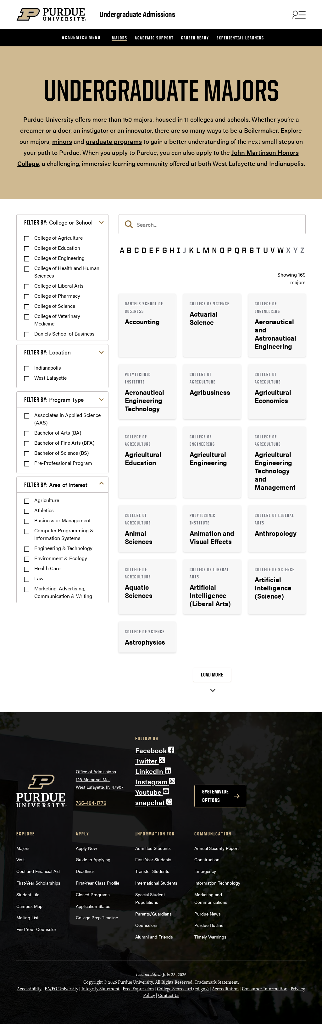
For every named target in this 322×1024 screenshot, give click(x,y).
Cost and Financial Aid (38, 871)
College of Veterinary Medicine (57, 319)
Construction (206, 859)
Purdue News (207, 913)
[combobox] (212, 224)
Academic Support (154, 37)
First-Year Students (153, 859)
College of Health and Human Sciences (66, 271)
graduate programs (114, 141)
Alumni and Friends (154, 936)
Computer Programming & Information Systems (64, 534)
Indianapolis (47, 367)
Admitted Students (153, 848)
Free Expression (138, 989)
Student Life (27, 894)
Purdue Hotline (208, 925)
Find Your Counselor (36, 929)
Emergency (205, 871)
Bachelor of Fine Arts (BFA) (64, 442)
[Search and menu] (298, 14)
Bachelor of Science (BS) (61, 452)
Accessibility (29, 989)
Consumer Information (264, 989)
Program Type (54, 399)
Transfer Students (152, 871)
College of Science (54, 305)
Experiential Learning (240, 37)
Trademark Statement (216, 982)
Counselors (146, 925)
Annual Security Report (216, 848)
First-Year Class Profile (97, 883)
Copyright (93, 982)
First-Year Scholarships (38, 883)
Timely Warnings (210, 936)
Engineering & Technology (63, 548)
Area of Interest (55, 485)
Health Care (47, 568)
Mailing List (27, 917)
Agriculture (46, 500)
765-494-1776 (91, 802)
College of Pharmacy (57, 295)
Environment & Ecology (60, 558)
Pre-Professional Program (63, 462)
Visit (20, 859)
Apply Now (86, 848)
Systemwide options (215, 795)
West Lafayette (50, 377)
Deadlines (85, 871)
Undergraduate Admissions (137, 13)
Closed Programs (93, 894)
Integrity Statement (100, 989)
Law (38, 578)
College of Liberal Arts (59, 285)
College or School (58, 222)
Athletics (44, 510)
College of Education (57, 247)
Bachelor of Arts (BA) (57, 432)
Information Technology (217, 883)
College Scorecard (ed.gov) (183, 989)
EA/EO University (61, 989)
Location (47, 352)
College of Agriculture (58, 237)
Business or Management (62, 520)
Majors (119, 37)
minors (62, 141)
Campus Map (29, 906)
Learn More (147, 325)
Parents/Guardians (153, 913)
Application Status (93, 906)
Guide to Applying (93, 859)
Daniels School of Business (64, 333)
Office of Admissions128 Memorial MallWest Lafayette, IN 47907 (100, 779)
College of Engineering (59, 257)
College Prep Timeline (97, 917)
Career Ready (195, 37)
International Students (156, 883)
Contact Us (168, 995)
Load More (212, 674)
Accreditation (225, 989)
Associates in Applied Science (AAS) (67, 418)
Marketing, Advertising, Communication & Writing (63, 592)
